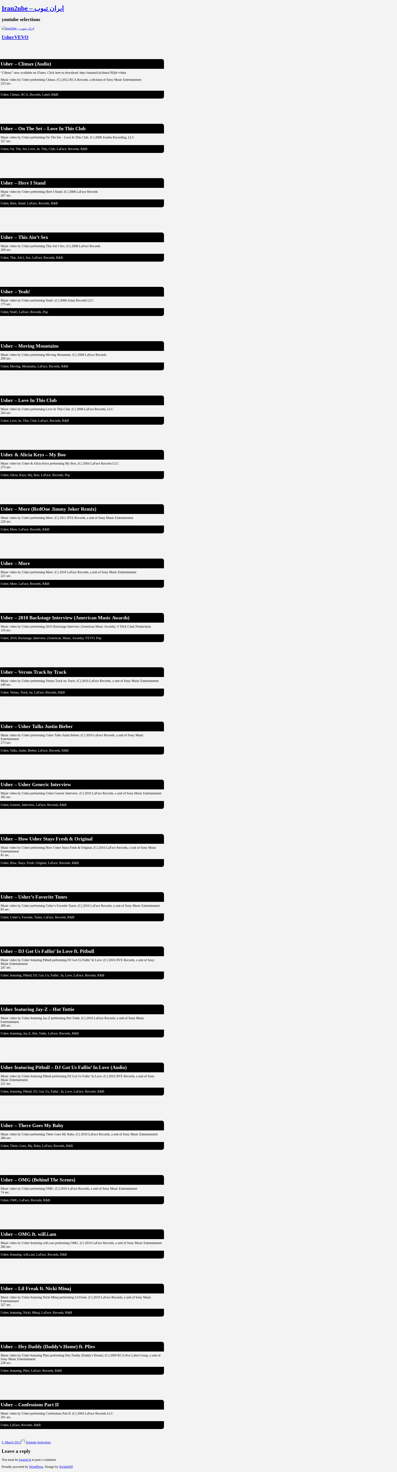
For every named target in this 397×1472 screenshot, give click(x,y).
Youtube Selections (38, 1442)
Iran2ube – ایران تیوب (33, 8)
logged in (25, 1459)
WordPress (36, 1466)
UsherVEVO (15, 37)
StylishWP (66, 1466)
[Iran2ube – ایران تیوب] (18, 28)
